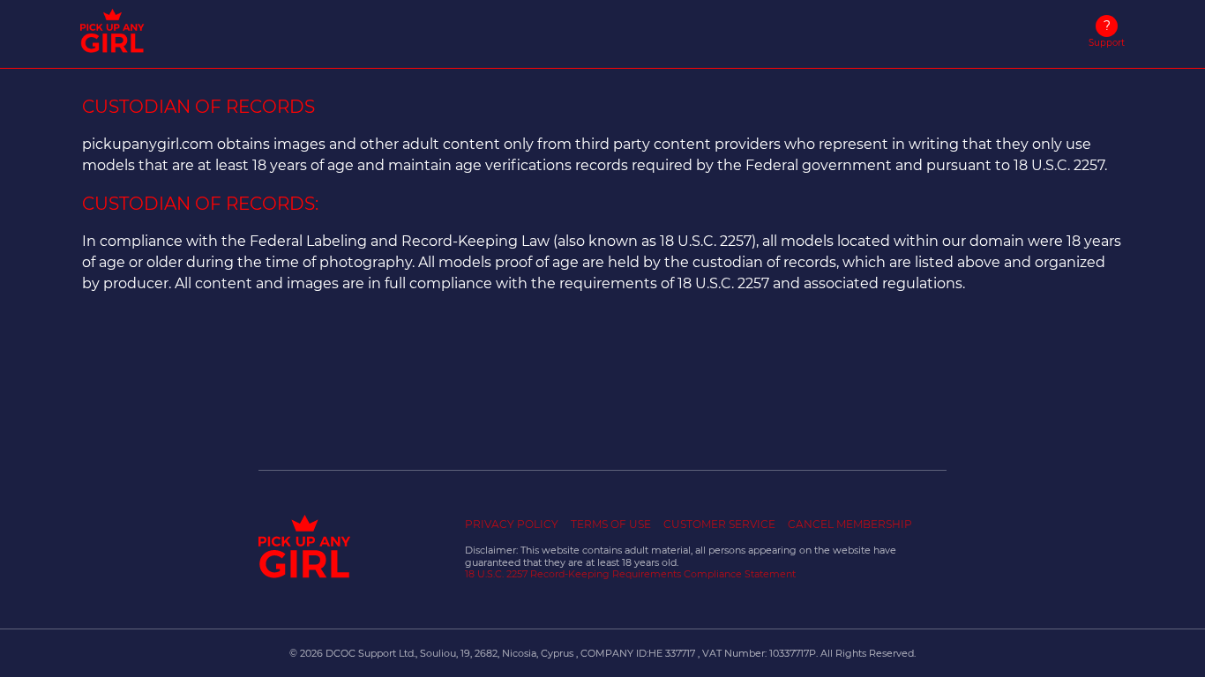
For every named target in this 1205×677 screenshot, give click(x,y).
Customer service (719, 524)
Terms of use (611, 524)
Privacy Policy (511, 524)
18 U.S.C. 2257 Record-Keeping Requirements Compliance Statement (630, 574)
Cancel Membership (850, 524)
